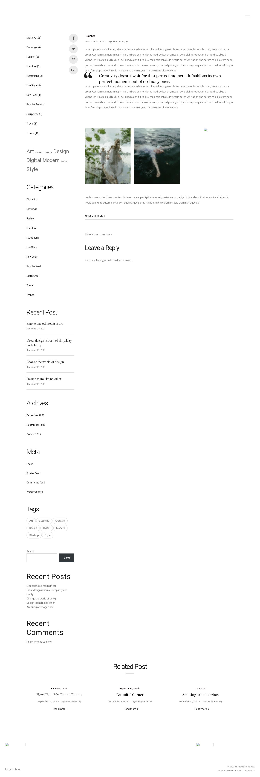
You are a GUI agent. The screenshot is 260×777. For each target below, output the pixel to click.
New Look (32, 95)
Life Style (32, 85)
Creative (48, 152)
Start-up (64, 161)
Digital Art (32, 37)
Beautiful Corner (130, 695)
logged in (105, 260)
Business (39, 152)
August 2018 (34, 434)
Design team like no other (44, 379)
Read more (59, 709)
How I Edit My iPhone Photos (59, 695)
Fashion (31, 56)
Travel (30, 123)
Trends (30, 133)
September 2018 (36, 425)
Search (30, 551)
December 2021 (35, 415)
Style (102, 216)
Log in (30, 464)
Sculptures (33, 114)
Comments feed (36, 482)
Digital (34, 160)
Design (95, 216)
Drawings (90, 35)
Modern (51, 160)
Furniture (32, 66)
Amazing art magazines (40, 607)
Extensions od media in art (45, 324)
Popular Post (34, 104)
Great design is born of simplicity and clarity (49, 343)
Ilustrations (33, 75)
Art (89, 216)
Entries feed (33, 473)
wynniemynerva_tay (117, 41)
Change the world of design (45, 362)
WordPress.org (35, 491)
